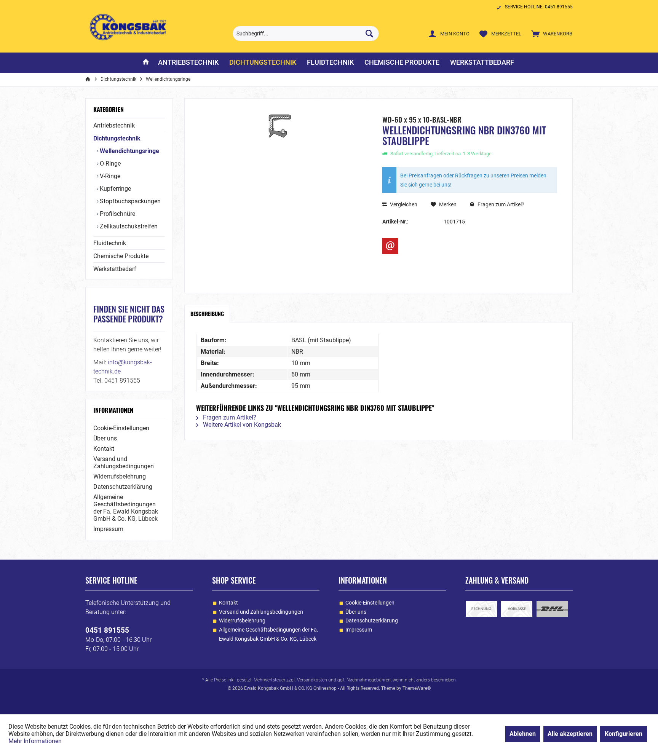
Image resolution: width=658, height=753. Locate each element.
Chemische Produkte (121, 256)
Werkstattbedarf (114, 269)
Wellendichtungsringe (128, 151)
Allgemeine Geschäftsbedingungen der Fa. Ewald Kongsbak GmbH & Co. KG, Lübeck (125, 507)
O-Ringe (109, 163)
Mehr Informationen (35, 741)
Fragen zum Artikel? (500, 204)
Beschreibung (207, 313)
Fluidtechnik (109, 243)
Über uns (105, 438)
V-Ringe (109, 176)
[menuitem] (550, 33)
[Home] (146, 63)
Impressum (108, 529)
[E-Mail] (390, 246)
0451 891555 (107, 630)
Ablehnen (522, 733)
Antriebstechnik (114, 125)
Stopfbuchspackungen (129, 201)
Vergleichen (403, 204)
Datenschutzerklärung (122, 486)
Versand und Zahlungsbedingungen (123, 462)
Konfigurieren (623, 733)
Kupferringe (114, 188)
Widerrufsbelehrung (119, 476)
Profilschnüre (116, 213)
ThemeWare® (416, 688)
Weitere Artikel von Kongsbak (241, 424)
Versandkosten (312, 680)
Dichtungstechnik (117, 138)
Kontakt (103, 448)
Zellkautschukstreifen (128, 226)
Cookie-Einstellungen (121, 428)
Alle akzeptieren (570, 733)
